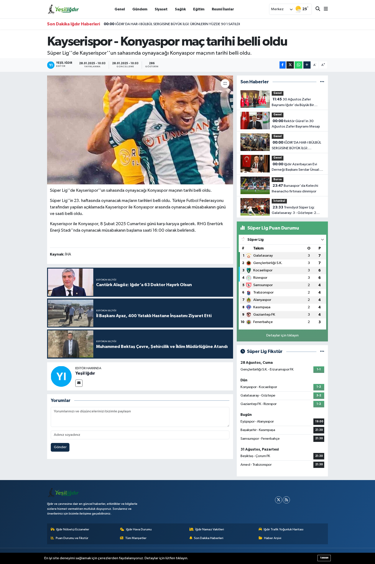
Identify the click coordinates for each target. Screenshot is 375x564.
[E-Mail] (78, 383)
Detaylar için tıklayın (282, 335)
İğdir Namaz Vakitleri (209, 529)
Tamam (324, 558)
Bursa (277, 179)
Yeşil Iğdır (85, 373)
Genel (120, 9)
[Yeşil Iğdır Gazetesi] (63, 9)
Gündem (139, 9)
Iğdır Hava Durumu (139, 529)
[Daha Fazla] (307, 65)
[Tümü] (322, 82)
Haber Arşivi (272, 538)
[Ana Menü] (324, 9)
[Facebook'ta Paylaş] (283, 65)
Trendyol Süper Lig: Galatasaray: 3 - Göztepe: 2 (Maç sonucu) (294, 210)
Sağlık (180, 9)
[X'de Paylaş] (290, 65)
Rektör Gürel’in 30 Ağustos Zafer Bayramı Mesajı (296, 124)
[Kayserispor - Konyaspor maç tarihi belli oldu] (140, 129)
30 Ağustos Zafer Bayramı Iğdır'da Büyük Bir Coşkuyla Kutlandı (293, 102)
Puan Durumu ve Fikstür (72, 538)
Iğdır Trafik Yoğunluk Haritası (283, 529)
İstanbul (279, 201)
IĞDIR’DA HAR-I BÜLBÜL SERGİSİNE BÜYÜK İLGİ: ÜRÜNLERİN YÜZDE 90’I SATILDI (172, 24)
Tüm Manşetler (135, 538)
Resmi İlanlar (223, 9)
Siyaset (161, 9)
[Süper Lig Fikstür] (322, 351)
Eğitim (198, 9)
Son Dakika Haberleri (208, 538)
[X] (278, 499)
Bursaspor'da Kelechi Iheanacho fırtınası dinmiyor (295, 188)
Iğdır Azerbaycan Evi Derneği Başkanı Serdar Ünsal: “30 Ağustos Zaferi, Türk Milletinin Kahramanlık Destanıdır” (296, 167)
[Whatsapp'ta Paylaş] (298, 65)
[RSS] (286, 499)
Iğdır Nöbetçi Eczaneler (72, 529)
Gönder (60, 447)
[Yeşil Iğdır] (61, 376)
